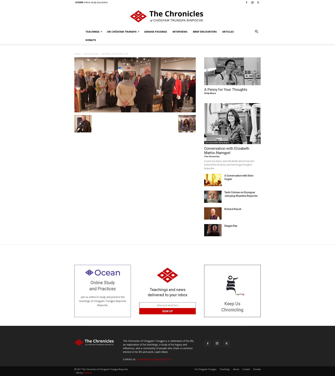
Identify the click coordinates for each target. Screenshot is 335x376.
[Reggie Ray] (213, 230)
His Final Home (91, 53)
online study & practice (91, 2)
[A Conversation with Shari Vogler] (213, 180)
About (236, 369)
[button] (256, 32)
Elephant (87, 372)
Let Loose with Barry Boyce (217, 142)
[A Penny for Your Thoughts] (232, 71)
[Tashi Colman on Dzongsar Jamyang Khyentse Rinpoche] (213, 197)
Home (77, 53)
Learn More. (161, 352)
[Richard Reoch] (213, 213)
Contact (246, 369)
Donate (90, 40)
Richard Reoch (232, 209)
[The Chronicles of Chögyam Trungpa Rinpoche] (167, 16)
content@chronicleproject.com (153, 359)
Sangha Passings (155, 31)
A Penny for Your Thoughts (225, 89)
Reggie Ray (230, 225)
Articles (228, 31)
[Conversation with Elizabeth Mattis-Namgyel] (232, 123)
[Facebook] (246, 2)
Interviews (180, 31)
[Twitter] (258, 2)
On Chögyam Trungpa (122, 31)
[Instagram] (252, 2)
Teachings (92, 31)
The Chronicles (211, 156)
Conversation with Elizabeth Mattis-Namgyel (226, 150)
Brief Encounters (205, 31)
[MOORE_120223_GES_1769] (135, 111)
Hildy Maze (210, 93)
